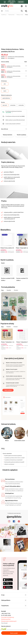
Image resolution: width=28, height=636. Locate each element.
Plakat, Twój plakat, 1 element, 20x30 (11, 342)
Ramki (3, 262)
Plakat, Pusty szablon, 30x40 (8, 247)
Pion (2, 290)
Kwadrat (9, 290)
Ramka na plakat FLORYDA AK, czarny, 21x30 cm (14, 278)
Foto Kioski (4, 623)
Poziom (16, 290)
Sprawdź (21, 1)
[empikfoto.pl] (7, 6)
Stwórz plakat (8, 390)
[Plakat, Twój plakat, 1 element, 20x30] (8, 334)
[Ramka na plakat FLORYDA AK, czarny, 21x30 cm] (8, 270)
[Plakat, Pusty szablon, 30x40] (8, 239)
